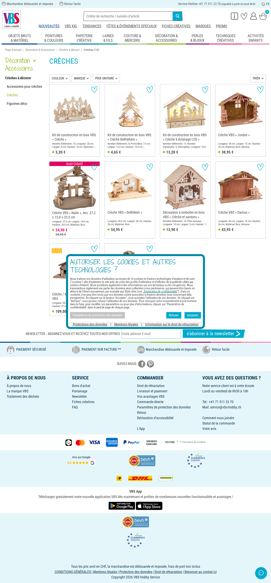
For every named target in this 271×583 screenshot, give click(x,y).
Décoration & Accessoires (40, 50)
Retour (141, 412)
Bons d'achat (81, 386)
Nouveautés (49, 26)
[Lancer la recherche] (178, 16)
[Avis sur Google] (81, 460)
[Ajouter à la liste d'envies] (94, 89)
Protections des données (90, 324)
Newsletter (79, 396)
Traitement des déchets (23, 396)
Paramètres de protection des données (164, 407)
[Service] (234, 16)
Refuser (174, 315)
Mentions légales (126, 324)
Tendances (92, 26)
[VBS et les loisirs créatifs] (11, 20)
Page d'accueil (13, 50)
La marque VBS (17, 391)
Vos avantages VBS (150, 396)
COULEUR (58, 78)
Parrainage (79, 391)
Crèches (12, 95)
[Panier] (263, 16)
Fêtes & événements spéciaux (132, 26)
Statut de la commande (218, 423)
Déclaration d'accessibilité (155, 418)
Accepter (192, 315)
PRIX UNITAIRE (104, 78)
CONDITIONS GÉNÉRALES (73, 572)
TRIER (256, 78)
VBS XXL (71, 26)
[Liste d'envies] (244, 16)
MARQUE (79, 78)
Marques (203, 26)
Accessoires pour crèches (24, 86)
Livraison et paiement (152, 391)
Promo (221, 26)
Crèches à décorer (69, 50)
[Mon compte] (253, 16)
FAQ (75, 407)
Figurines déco (17, 103)
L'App (141, 429)
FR (267, 4)
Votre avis (209, 429)
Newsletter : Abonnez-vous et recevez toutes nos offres (73, 334)
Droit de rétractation (151, 386)
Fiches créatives (176, 26)
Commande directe (150, 402)
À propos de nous (19, 386)
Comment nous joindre (218, 418)
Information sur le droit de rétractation (171, 324)
